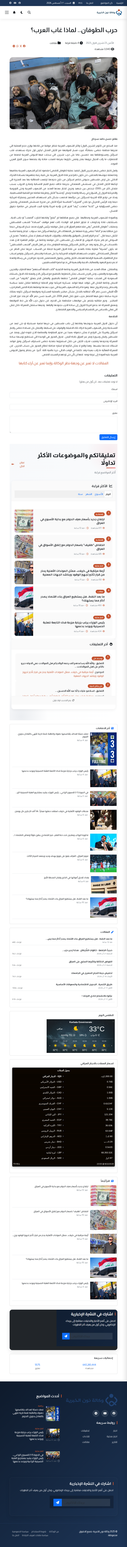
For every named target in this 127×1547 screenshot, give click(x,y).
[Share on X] (21, 46)
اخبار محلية (112, 1436)
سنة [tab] (80, 494)
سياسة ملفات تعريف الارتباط (35, 1535)
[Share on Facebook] (24, 46)
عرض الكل (22, 464)
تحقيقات (85, 1430)
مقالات (53, 43)
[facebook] (113, 1413)
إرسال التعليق (108, 437)
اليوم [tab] (108, 494)
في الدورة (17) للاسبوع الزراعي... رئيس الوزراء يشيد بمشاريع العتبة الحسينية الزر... (52, 792)
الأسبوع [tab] (99, 494)
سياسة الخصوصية (20, 1531)
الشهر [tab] (88, 494)
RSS (80, 3)
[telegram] (95, 1413)
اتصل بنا (89, 3)
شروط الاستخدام (38, 1531)
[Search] (29, 12)
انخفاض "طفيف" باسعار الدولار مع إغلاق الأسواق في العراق (71, 546)
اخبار (115, 1430)
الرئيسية (119, 3)
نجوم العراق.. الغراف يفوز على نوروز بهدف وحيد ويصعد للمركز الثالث (57, 856)
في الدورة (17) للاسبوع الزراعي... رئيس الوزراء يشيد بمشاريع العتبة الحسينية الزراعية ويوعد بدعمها (27, 1458)
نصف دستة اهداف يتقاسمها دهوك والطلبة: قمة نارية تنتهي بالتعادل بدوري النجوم (53, 735)
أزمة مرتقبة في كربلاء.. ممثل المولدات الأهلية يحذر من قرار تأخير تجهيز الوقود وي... (50, 1235)
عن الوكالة (54, 1531)
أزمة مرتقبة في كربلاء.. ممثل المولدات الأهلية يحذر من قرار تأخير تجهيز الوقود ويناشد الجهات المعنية (73, 572)
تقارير (114, 1442)
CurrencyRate (108, 1168)
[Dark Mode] (22, 12)
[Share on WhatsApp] (17, 46)
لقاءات (86, 1436)
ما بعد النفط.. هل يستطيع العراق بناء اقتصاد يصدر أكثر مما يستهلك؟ (73, 598)
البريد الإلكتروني (110, 401)
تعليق (114, 413)
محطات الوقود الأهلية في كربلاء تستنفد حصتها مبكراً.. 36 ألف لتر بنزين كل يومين (51, 811)
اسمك (114, 389)
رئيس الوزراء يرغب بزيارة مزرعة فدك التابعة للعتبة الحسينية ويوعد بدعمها (74, 624)
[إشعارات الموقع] (14, 12)
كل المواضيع (107, 3)
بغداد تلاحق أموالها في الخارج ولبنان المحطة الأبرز (66, 877)
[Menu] (7, 12)
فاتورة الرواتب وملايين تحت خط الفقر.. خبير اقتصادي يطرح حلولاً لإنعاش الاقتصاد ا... (50, 835)
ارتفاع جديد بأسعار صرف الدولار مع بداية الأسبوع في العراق (72, 521)
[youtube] (104, 1413)
